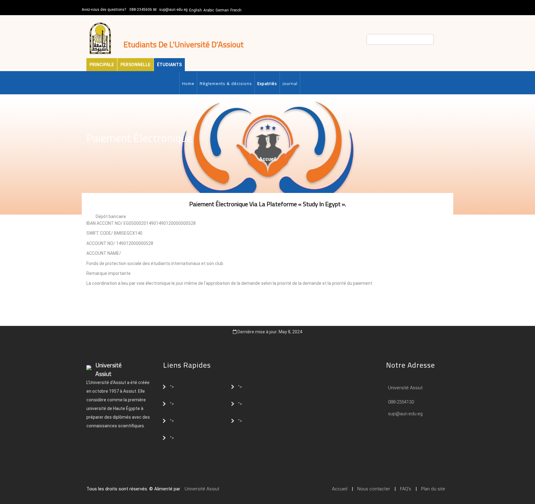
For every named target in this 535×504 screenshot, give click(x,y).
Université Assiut (405, 388)
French (235, 10)
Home (188, 83)
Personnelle (135, 64)
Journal (290, 83)
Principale (101, 64)
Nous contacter (373, 489)
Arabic (208, 10)
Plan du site (433, 489)
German (222, 10)
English (195, 10)
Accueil (267, 159)
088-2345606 (140, 9)
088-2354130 (401, 402)
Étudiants (169, 64)
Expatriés (267, 83)
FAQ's (405, 489)
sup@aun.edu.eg (173, 9)
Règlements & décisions (226, 83)
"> (172, 386)
